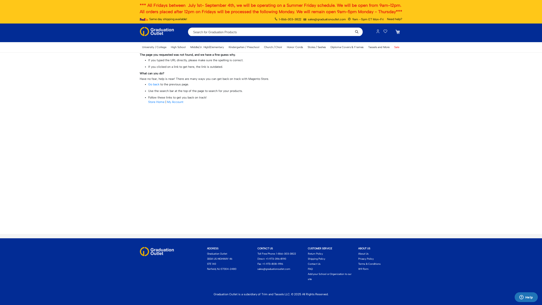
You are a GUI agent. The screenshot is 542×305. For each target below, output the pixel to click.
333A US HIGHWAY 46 (219, 258)
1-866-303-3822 (290, 19)
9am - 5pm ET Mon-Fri (368, 19)
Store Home (156, 102)
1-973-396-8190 (276, 258)
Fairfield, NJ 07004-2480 (221, 269)
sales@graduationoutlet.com (327, 19)
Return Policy (315, 253)
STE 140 (211, 263)
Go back (153, 84)
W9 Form (363, 269)
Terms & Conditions (369, 263)
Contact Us (314, 263)
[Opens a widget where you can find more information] (526, 297)
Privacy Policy (366, 258)
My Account (175, 102)
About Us (363, 253)
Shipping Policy (316, 258)
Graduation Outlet (217, 253)
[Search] (357, 32)
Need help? (394, 19)
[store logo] (158, 32)
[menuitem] (154, 47)
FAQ (310, 269)
